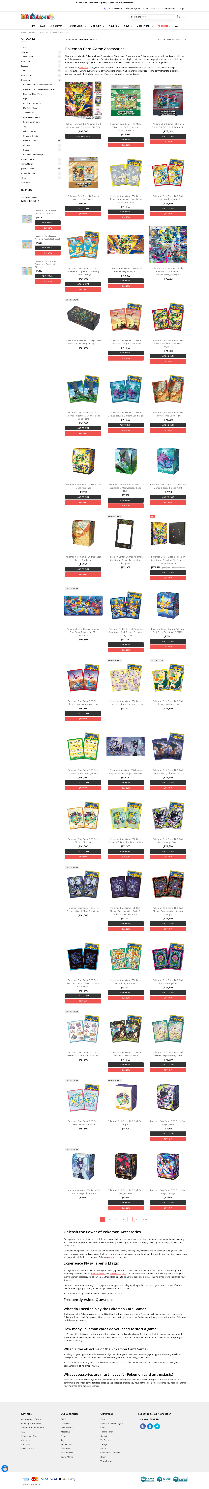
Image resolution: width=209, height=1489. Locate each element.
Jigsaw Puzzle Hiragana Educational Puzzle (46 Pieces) (45, 264)
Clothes (26, 145)
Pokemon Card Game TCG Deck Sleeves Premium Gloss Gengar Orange (168, 911)
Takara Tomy (106, 1431)
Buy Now (48, 228)
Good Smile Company (110, 1452)
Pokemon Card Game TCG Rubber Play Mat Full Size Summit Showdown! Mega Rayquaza (168, 271)
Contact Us (26, 1440)
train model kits (98, 1273)
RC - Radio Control (29, 173)
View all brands (107, 1461)
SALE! (42, 26)
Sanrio (103, 1427)
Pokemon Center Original (34, 154)
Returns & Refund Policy (32, 1427)
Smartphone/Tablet (31, 122)
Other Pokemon (30, 131)
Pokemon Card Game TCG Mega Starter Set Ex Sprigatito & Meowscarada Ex (125, 127)
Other (24, 178)
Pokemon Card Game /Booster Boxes (39, 84)
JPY (155, 8)
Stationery (27, 150)
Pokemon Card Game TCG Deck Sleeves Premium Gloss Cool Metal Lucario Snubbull (83, 983)
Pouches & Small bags (32, 117)
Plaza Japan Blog (29, 1436)
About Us (25, 1444)
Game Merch (27, 164)
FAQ (23, 1431)
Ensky (103, 1448)
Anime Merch (77, 26)
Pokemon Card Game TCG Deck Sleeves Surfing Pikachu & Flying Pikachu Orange (83, 271)
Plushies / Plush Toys (32, 94)
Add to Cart (48, 222)
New (33, 26)
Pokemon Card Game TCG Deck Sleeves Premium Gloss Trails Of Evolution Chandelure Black (125, 911)
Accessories (28, 112)
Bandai (103, 1436)
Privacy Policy (27, 1448)
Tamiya (103, 1444)
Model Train (144, 26)
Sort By (161, 39)
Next (145, 1219)
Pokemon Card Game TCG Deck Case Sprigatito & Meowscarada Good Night (126, 487)
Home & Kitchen (30, 140)
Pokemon (163, 26)
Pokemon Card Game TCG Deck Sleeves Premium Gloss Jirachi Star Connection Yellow (125, 199)
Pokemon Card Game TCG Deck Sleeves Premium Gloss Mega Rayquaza (168, 343)
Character (56, 26)
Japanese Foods (28, 168)
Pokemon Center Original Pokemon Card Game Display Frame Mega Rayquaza (126, 560)
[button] (173, 17)
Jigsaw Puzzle (27, 159)
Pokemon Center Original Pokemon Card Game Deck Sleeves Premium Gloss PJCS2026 (126, 632)
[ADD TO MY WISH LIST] (98, 90)
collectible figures (118, 1273)
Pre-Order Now (83, 136)
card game (113, 1257)
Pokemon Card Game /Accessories (39, 89)
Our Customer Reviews (32, 1419)
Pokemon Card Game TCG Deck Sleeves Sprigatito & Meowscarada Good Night (83, 415)
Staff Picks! (26, 182)
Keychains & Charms (32, 103)
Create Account (170, 8)
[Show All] (177, 26)
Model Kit (96, 26)
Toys (127, 26)
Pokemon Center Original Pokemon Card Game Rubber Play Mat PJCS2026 (83, 632)
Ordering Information (31, 1423)
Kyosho (103, 1419)
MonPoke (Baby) (30, 108)
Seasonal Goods (30, 136)
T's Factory (105, 1440)
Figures (113, 26)
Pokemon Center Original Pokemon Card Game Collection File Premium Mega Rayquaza (168, 560)
